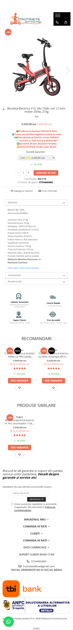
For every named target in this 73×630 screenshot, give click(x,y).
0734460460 (38, 561)
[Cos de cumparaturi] (65, 22)
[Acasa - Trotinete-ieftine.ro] (25, 19)
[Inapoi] (2, 109)
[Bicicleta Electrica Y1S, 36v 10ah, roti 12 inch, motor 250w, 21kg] (36, 66)
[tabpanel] (36, 66)
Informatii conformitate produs (23, 267)
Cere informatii (49, 190)
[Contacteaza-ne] (57, 22)
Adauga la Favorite (23, 190)
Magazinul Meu (35, 519)
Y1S (36, 116)
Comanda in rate (35, 526)
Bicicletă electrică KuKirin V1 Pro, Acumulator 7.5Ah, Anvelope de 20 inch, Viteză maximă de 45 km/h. (19, 422)
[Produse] (58, 16)
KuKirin (19, 350)
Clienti (35, 533)
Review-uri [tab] (14, 281)
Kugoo (19, 416)
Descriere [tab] (12, 202)
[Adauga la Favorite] (19, 388)
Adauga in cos (46, 172)
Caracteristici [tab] (14, 275)
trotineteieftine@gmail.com (38, 566)
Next (67, 70)
